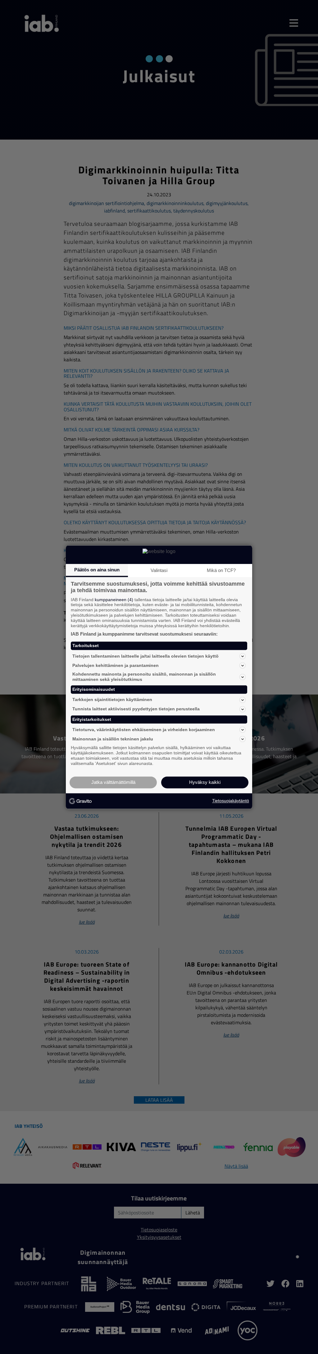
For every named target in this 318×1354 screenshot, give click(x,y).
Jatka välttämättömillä (113, 782)
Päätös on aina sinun (97, 569)
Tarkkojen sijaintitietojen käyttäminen (112, 699)
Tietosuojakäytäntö (230, 800)
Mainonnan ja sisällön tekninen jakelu (112, 738)
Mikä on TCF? (221, 570)
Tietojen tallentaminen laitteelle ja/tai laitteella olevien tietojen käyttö (145, 656)
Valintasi (159, 570)
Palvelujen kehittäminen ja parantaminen (115, 665)
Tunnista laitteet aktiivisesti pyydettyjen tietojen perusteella (136, 709)
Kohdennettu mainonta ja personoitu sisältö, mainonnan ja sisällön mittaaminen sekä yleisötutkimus (144, 677)
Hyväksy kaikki (204, 782)
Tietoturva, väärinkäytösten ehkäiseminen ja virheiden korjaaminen (143, 729)
